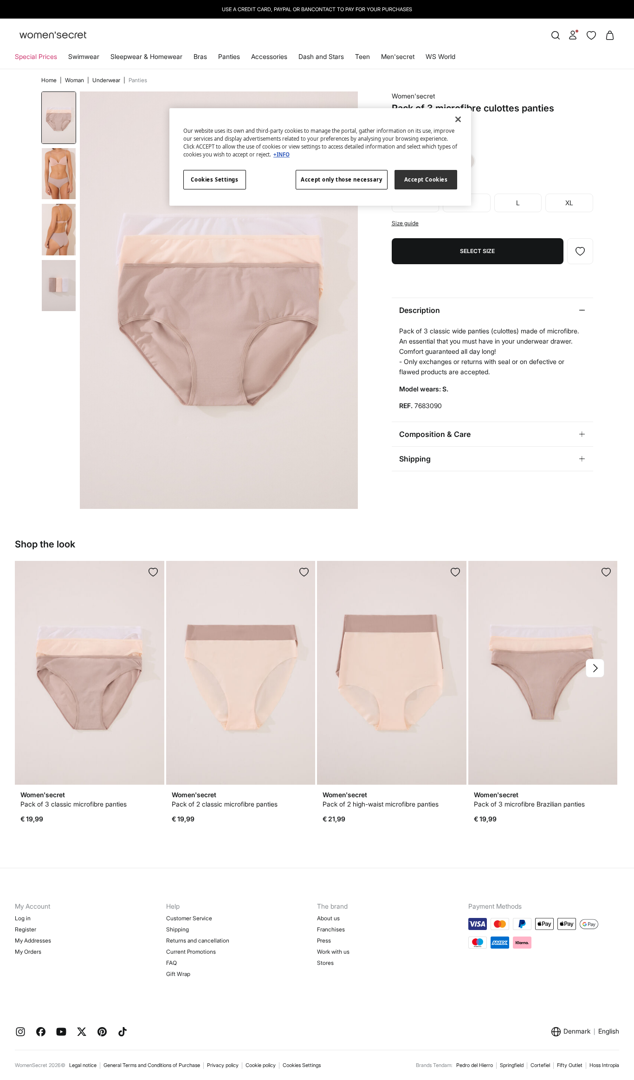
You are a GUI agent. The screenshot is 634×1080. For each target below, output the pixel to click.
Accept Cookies (426, 179)
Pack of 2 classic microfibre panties (225, 804)
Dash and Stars (321, 56)
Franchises (331, 929)
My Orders (28, 951)
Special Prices (36, 56)
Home (49, 80)
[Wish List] (591, 35)
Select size (477, 250)
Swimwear (83, 56)
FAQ (171, 962)
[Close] (458, 119)
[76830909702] (580, 251)
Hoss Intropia (604, 1065)
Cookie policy (261, 1065)
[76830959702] (455, 572)
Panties (229, 56)
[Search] (555, 35)
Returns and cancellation (197, 940)
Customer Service (189, 918)
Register (25, 929)
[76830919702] (606, 572)
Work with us (333, 951)
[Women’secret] (52, 35)
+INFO (281, 154)
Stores (325, 962)
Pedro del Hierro (474, 1065)
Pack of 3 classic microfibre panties (73, 804)
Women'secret (413, 96)
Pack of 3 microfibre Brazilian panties (529, 804)
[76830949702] (304, 572)
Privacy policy (223, 1065)
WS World (440, 56)
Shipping (177, 929)
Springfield (512, 1065)
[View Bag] (610, 35)
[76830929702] (153, 572)
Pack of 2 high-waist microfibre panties (381, 804)
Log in (23, 918)
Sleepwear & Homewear (146, 56)
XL (569, 203)
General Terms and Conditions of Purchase (152, 1065)
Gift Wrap (178, 973)
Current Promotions (191, 951)
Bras (200, 56)
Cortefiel (540, 1065)
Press (324, 940)
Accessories (269, 56)
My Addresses (33, 940)
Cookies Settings (302, 1065)
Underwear (107, 80)
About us (328, 918)
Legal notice (83, 1065)
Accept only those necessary (341, 179)
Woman (75, 80)
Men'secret (397, 56)
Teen (362, 56)
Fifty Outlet (569, 1065)
